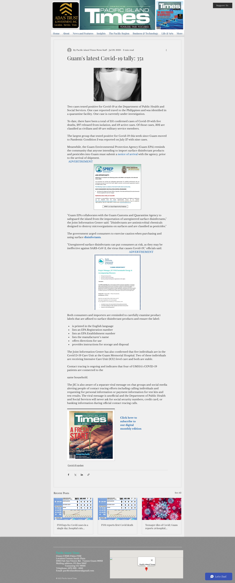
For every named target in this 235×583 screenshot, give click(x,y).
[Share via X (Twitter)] (75, 474)
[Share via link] (88, 474)
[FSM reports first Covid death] (117, 509)
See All (178, 493)
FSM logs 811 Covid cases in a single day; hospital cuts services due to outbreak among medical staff (72, 526)
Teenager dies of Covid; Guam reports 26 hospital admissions (161, 526)
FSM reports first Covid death (117, 525)
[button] (222, 5)
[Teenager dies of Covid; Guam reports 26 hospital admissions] (161, 509)
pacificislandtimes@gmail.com (78, 570)
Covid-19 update (76, 465)
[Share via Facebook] (68, 474)
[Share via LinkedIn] (82, 474)
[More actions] (166, 50)
